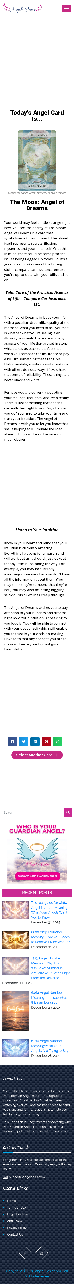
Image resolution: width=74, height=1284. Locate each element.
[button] (12, 741)
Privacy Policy (17, 1228)
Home (11, 1201)
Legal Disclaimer (19, 1214)
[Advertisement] (37, 69)
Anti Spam (14, 1221)
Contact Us (15, 1234)
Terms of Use (16, 1207)
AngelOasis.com (48, 1271)
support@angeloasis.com (27, 1177)
